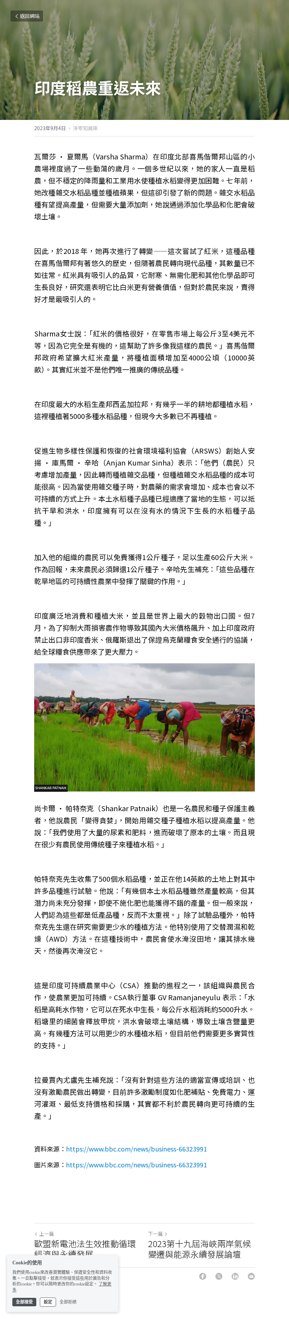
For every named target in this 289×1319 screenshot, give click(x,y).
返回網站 (29, 15)
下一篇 (155, 1233)
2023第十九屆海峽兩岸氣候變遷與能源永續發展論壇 (199, 1248)
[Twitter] (218, 1276)
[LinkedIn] (235, 1276)
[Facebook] (202, 1276)
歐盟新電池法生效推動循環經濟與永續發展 (85, 1248)
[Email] (251, 1276)
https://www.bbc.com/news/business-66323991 (136, 1148)
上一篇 (46, 1233)
